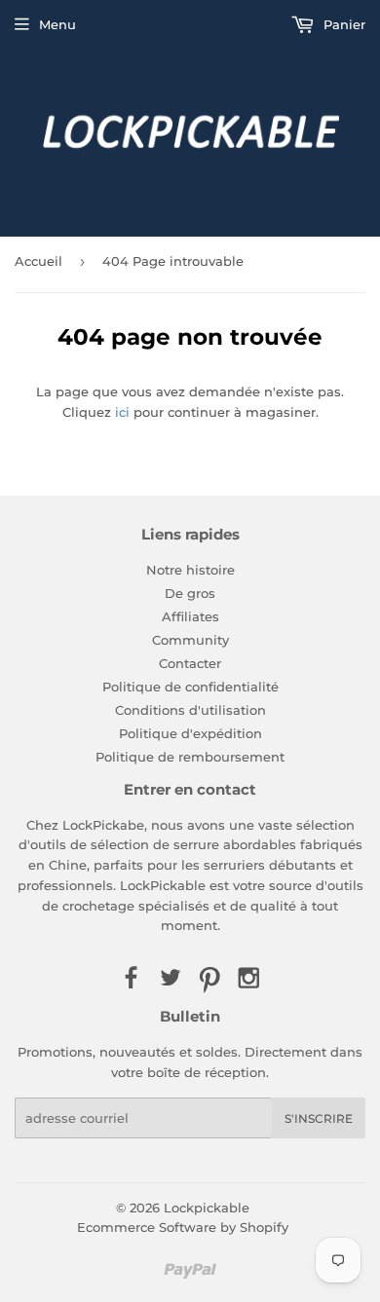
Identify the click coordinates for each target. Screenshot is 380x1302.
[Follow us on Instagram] (248, 978)
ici (122, 412)
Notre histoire (190, 569)
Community (190, 640)
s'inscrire (319, 1118)
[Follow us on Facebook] (130, 978)
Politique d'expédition (190, 733)
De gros (190, 593)
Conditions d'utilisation (190, 710)
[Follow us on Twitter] (170, 978)
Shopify (264, 1227)
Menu (57, 24)
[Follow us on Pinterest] (209, 978)
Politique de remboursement (190, 756)
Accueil (38, 261)
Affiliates (190, 616)
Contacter (190, 663)
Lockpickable (206, 1207)
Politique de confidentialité (190, 686)
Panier (342, 24)
